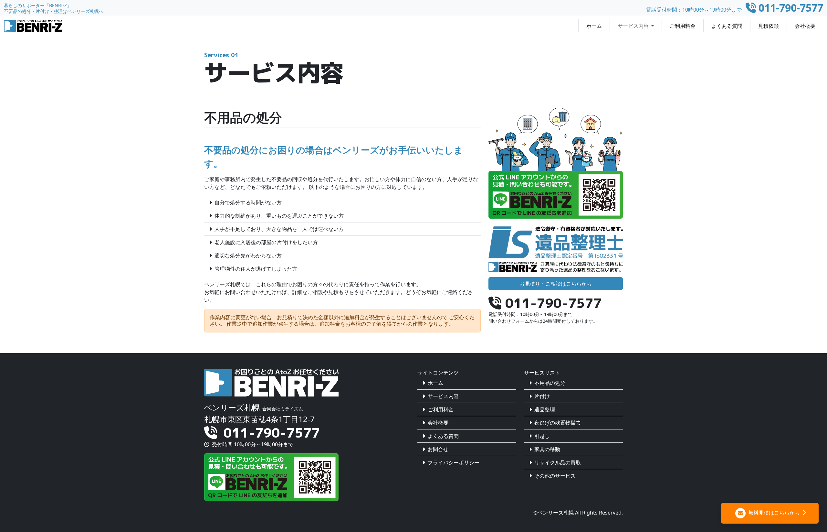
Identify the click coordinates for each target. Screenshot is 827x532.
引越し (542, 436)
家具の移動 (547, 449)
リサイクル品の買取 (557, 462)
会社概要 (805, 25)
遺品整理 (544, 409)
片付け (542, 396)
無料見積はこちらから (773, 512)
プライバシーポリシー (453, 462)
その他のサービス (555, 475)
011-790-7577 (272, 433)
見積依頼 (768, 25)
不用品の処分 (549, 382)
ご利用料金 (683, 25)
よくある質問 (726, 25)
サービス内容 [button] (634, 25)
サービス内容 (443, 396)
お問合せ (438, 449)
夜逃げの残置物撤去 (557, 422)
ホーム (594, 25)
